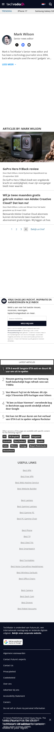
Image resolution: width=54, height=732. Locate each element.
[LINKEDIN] (23, 45)
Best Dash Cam (27, 596)
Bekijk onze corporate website (26, 633)
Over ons (7, 683)
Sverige (23, 446)
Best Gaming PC (27, 512)
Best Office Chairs (27, 578)
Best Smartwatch (27, 548)
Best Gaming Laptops (27, 506)
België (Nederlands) (38, 446)
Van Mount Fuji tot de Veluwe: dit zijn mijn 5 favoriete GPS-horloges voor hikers (28, 394)
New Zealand (19, 441)
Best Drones (27, 602)
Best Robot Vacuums (27, 608)
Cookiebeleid (9, 677)
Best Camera (27, 590)
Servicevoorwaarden (14, 330)
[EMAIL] (29, 45)
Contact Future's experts (14, 659)
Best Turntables (27, 560)
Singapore (36, 436)
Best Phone (27, 530)
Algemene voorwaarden (14, 653)
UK (4, 436)
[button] (3, 4)
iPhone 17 (22, 11)
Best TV (27, 536)
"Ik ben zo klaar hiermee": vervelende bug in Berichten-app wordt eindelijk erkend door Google (29, 405)
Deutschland (8, 450)
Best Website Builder (27, 488)
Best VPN (27, 470)
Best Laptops (27, 500)
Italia (5, 446)
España (40, 441)
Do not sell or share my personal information (24, 708)
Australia (7, 441)
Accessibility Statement (14, 696)
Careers (7, 702)
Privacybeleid (9, 671)
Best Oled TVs (27, 542)
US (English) (14, 436)
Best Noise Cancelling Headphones (27, 566)
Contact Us (8, 665)
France (31, 441)
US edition (23, 724)
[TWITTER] (17, 45)
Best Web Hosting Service (27, 482)
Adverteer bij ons (11, 690)
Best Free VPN (27, 476)
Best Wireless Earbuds (27, 572)
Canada (25, 436)
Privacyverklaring (13, 333)
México (14, 446)
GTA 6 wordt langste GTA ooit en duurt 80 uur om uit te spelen (28, 370)
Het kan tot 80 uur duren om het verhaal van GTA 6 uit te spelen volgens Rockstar (28, 418)
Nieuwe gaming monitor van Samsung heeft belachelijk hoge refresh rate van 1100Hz (27, 381)
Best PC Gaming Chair (27, 518)
